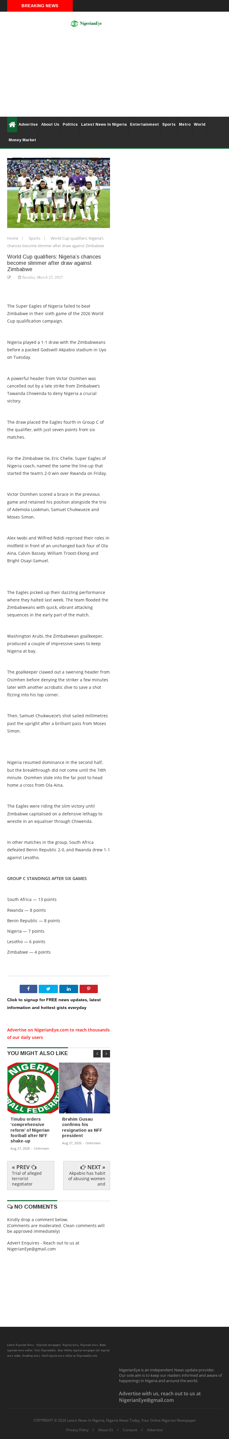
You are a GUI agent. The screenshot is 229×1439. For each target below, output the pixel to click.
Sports (169, 124)
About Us (50, 124)
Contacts (130, 1430)
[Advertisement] (114, 75)
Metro (185, 124)
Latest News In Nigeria (104, 124)
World (199, 124)
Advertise (28, 124)
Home (13, 238)
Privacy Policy (77, 1430)
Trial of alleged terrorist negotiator (27, 1178)
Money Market (22, 140)
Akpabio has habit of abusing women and (86, 1178)
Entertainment (144, 124)
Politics (70, 124)
